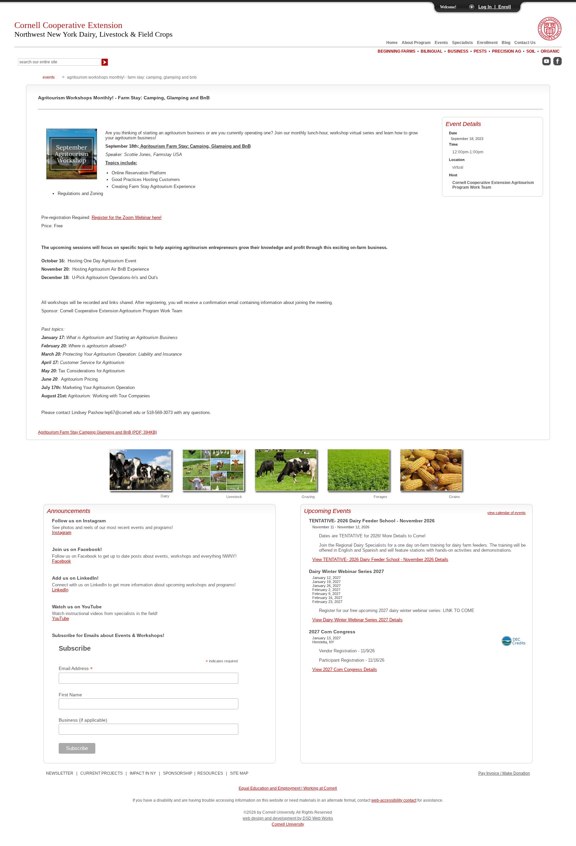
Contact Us (525, 42)
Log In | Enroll (494, 6)
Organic (550, 51)
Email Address (76, 668)
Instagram (61, 532)
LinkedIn (60, 589)
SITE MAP (239, 773)
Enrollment (487, 42)
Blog (506, 42)
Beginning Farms (396, 51)
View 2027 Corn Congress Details (344, 669)
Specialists (462, 42)
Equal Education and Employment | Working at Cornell (288, 788)
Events (441, 42)
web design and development (270, 818)
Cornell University (288, 824)
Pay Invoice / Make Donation (504, 773)
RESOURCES (210, 773)
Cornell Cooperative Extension (93, 29)
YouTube (60, 618)
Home (392, 42)
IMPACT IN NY (143, 773)
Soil (530, 51)
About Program (416, 42)
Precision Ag (506, 51)
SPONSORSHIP (177, 773)
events (49, 77)
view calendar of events (506, 513)
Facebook (61, 561)
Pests (480, 51)
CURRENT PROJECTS (101, 773)
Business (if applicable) (83, 720)
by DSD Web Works (315, 818)
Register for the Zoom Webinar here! (127, 217)
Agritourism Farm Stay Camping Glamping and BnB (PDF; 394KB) (97, 432)
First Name (70, 694)
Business (458, 51)
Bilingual (431, 51)
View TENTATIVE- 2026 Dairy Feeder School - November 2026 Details (380, 559)
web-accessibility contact (393, 800)
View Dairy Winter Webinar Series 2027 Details (357, 619)
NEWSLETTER (59, 773)
